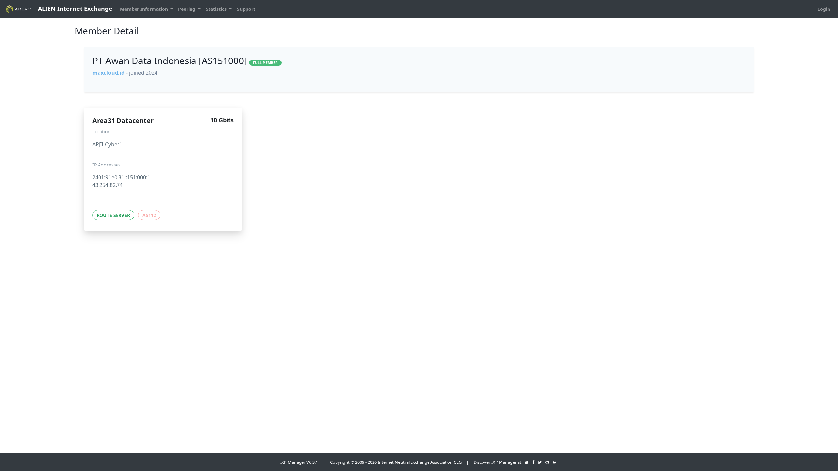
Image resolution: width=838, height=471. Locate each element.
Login (823, 9)
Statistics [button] (217, 9)
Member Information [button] (144, 9)
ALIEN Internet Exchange (74, 8)
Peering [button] (187, 9)
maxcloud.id (108, 72)
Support (246, 9)
